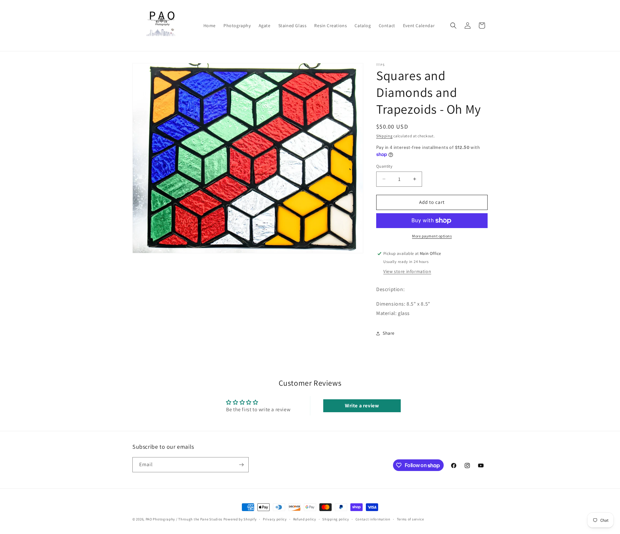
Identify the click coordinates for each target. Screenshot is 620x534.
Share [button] (389, 333)
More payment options (432, 236)
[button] (453, 25)
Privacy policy (275, 519)
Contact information (373, 519)
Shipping (384, 135)
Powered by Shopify (240, 519)
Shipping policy (335, 519)
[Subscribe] (241, 464)
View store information (407, 271)
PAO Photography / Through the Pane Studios (184, 519)
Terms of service (410, 519)
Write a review (362, 405)
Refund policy (304, 519)
